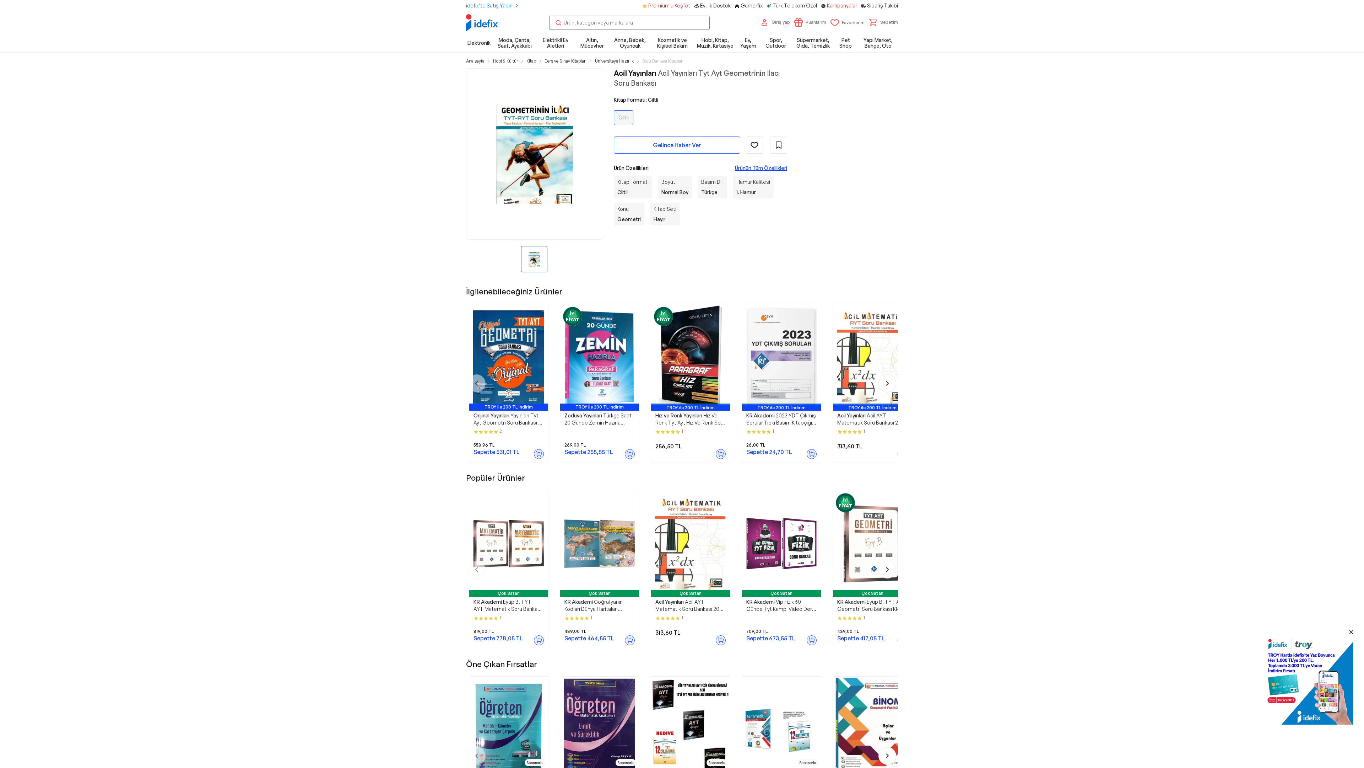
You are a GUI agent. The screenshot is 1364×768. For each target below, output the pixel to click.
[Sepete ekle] (539, 454)
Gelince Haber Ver (677, 145)
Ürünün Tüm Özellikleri (761, 168)
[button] (883, 22)
